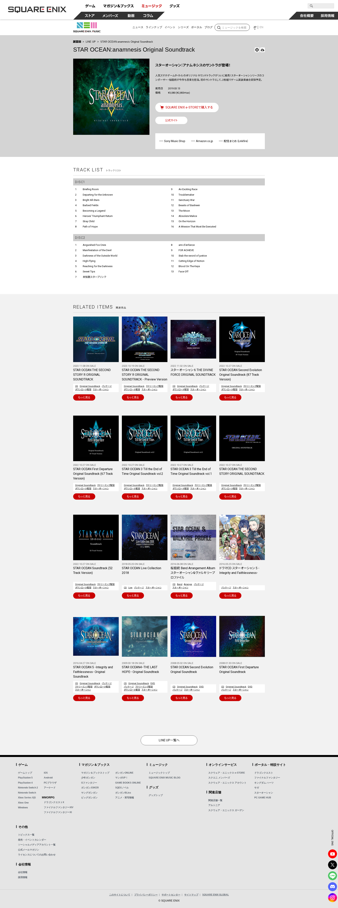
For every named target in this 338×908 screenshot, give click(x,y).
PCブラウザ (50, 782)
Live (130, 587)
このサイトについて (119, 894)
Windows (23, 807)
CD (76, 386)
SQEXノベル (122, 787)
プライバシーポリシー (146, 894)
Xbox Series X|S (27, 797)
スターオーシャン (101, 389)
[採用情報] (327, 16)
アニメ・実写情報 (124, 797)
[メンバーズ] (110, 16)
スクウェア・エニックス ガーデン (226, 810)
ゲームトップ (25, 772)
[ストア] (89, 16)
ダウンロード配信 (83, 389)
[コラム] (148, 16)
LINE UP (91, 41)
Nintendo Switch (27, 792)
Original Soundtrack (90, 386)
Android (48, 777)
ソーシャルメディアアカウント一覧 (37, 844)
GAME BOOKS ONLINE (128, 782)
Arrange (188, 584)
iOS (46, 772)
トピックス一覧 (26, 834)
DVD (152, 683)
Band (179, 584)
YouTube (332, 853)
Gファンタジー (89, 782)
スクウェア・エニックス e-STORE (226, 772)
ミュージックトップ (159, 772)
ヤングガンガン (89, 792)
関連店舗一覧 (215, 800)
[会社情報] (307, 16)
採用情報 (22, 877)
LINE (332, 875)
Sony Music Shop (174, 141)
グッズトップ (156, 795)
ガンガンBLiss (123, 792)
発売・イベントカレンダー (32, 839)
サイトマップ (191, 894)
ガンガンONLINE (124, 772)
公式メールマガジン (28, 849)
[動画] (131, 16)
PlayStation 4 (25, 782)
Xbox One (23, 802)
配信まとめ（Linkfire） (236, 141)
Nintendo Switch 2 (28, 787)
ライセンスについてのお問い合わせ (37, 854)
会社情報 (22, 872)
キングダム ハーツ (264, 782)
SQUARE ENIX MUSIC (87, 27)
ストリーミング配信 (154, 386)
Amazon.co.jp (204, 141)
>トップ (77, 41)
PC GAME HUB (262, 797)
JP (254, 27)
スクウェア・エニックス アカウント (227, 782)
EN (261, 27)
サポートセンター (171, 894)
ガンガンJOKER (90, 787)
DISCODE (332, 886)
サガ (256, 787)
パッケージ (107, 386)
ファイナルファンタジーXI (58, 812)
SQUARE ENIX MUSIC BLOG (164, 777)
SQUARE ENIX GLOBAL (215, 894)
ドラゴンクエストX (54, 802)
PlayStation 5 (25, 777)
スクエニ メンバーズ (219, 777)
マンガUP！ (121, 777)
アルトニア (214, 805)
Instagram (332, 897)
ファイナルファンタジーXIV (58, 807)
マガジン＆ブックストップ (95, 772)
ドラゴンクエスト (263, 772)
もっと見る (84, 397)
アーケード (50, 787)
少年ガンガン (88, 777)
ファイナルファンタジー (267, 777)
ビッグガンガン (89, 797)
